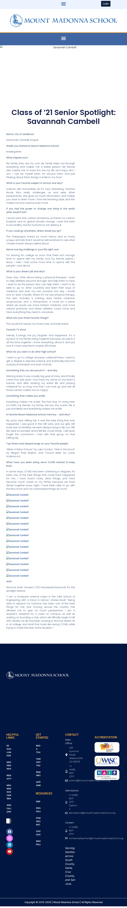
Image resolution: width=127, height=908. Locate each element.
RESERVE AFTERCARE (9, 777)
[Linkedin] (9, 845)
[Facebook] (9, 831)
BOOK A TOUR (38, 749)
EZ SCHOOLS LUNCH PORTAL (9, 750)
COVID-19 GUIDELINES (38, 833)
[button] (63, 3)
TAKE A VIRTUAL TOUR (38, 762)
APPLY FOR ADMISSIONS (38, 784)
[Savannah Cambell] (17, 494)
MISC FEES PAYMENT (9, 765)
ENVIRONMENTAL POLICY (38, 843)
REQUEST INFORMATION (38, 774)
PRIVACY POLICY (38, 810)
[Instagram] (9, 838)
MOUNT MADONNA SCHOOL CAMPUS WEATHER (9, 792)
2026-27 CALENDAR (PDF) (9, 808)
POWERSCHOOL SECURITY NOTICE (38, 821)
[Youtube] (9, 851)
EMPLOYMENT (38, 801)
